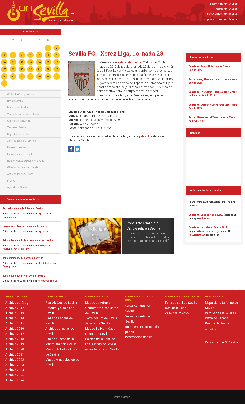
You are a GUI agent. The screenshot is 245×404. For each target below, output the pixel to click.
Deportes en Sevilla (18, 134)
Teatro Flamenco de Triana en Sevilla (23, 208)
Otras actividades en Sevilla (22, 167)
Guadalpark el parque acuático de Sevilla (25, 226)
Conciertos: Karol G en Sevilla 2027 (208, 227)
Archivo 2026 (14, 380)
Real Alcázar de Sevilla (61, 303)
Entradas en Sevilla (223, 4)
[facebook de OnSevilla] (206, 335)
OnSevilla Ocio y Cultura (20, 94)
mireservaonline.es (47, 280)
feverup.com (9, 217)
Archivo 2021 (14, 354)
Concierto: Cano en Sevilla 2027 (206, 214)
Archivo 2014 (14, 318)
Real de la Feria (175, 308)
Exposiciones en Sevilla (220, 19)
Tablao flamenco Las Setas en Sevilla (23, 258)
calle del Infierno (177, 313)
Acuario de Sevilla (97, 323)
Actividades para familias (21, 140)
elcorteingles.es (46, 263)
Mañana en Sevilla (17, 107)
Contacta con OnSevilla (221, 342)
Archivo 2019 (14, 344)
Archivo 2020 (14, 349)
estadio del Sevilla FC (131, 62)
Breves (11, 180)
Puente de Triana (217, 323)
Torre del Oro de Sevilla (101, 318)
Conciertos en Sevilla (222, 14)
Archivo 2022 (14, 359)
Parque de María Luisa (220, 313)
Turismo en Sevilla (106, 349)
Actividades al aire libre (20, 174)
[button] (71, 236)
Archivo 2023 (14, 365)
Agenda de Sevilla (17, 187)
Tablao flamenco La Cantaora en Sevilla (24, 275)
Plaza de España (216, 318)
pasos (129, 332)
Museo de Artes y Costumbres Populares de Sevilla (101, 308)
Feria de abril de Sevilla (181, 303)
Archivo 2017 (14, 334)
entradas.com (206, 218)
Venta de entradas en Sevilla (23, 114)
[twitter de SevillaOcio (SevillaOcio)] (217, 335)
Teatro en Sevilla (225, 9)
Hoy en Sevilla (15, 100)
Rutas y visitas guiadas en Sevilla (25, 160)
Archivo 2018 (14, 339)
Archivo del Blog (16, 303)
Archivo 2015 (14, 323)
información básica (138, 337)
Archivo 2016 (14, 328)
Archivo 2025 (14, 375)
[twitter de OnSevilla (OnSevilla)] (212, 335)
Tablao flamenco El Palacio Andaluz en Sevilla (28, 240)
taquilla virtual (144, 136)
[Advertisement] (153, 37)
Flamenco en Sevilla (18, 147)
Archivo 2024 (14, 370)
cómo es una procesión (142, 327)
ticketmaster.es (207, 231)
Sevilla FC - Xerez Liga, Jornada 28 (116, 53)
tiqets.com (43, 213)
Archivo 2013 (14, 313)
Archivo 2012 (14, 308)
